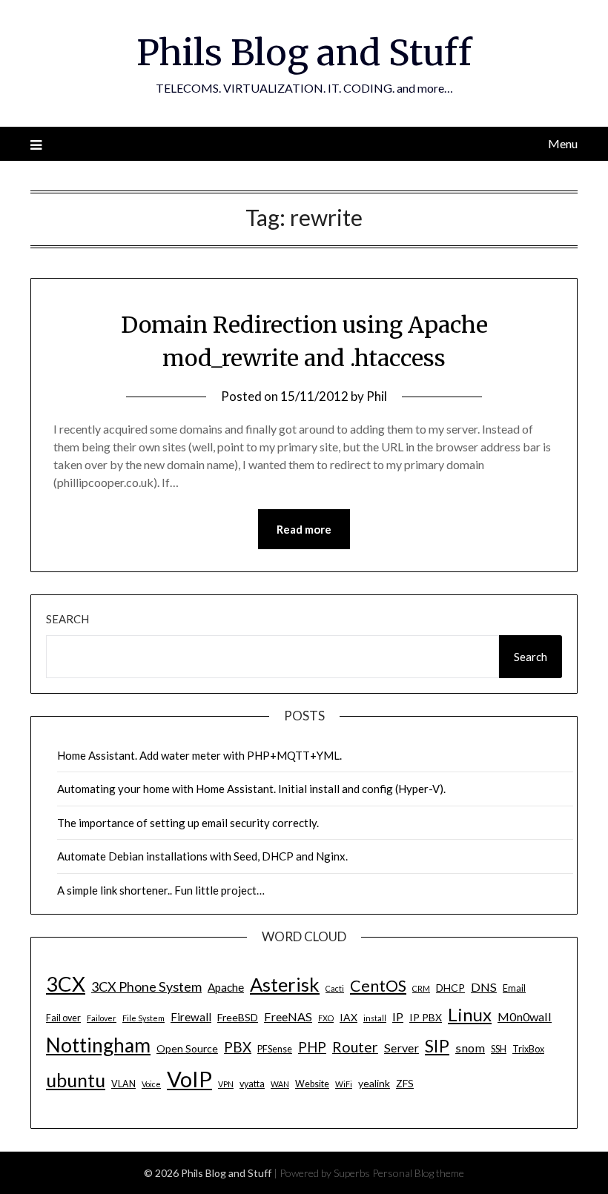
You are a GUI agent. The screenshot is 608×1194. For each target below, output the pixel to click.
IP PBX (425, 1017)
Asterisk (285, 984)
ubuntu (75, 1080)
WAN (280, 1084)
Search (67, 619)
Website (312, 1083)
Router (355, 1046)
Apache (226, 987)
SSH (498, 1049)
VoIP (189, 1079)
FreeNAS (288, 1016)
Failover (101, 1018)
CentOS (378, 985)
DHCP (450, 987)
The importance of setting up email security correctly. (188, 822)
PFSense (274, 1049)
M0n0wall (525, 1016)
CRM (421, 988)
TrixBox (528, 1049)
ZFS (405, 1083)
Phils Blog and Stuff (304, 52)
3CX (65, 984)
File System (143, 1018)
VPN (226, 1084)
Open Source (187, 1048)
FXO (326, 1018)
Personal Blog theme (418, 1173)
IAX (348, 1017)
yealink (374, 1083)
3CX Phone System (146, 986)
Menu (563, 143)
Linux (470, 1014)
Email (514, 988)
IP (397, 1016)
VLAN (123, 1083)
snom (470, 1048)
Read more (304, 529)
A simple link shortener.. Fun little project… (161, 890)
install (374, 1018)
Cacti (335, 988)
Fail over (63, 1018)
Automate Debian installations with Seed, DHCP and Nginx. (202, 856)
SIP (437, 1045)
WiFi (343, 1084)
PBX (237, 1046)
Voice (151, 1084)
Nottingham (98, 1045)
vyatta (252, 1083)
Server (401, 1048)
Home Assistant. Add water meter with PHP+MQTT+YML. (199, 755)
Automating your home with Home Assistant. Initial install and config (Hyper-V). (251, 788)
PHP (312, 1046)
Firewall (191, 1017)
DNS (484, 987)
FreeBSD (237, 1017)
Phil (376, 396)
